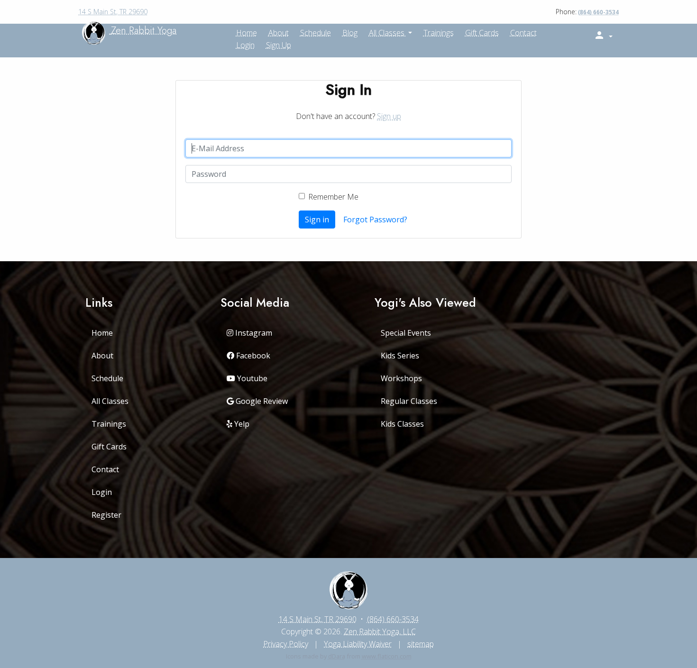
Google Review (261, 401)
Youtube (251, 378)
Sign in (317, 219)
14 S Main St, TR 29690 (112, 11)
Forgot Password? (375, 219)
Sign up (278, 45)
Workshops (401, 378)
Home (102, 333)
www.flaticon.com (387, 656)
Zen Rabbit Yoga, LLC (380, 631)
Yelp (240, 424)
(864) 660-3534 (598, 12)
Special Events (406, 333)
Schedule (315, 32)
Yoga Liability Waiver (358, 644)
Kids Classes (402, 424)
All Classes (387, 32)
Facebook (252, 355)
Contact (523, 32)
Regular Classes (409, 401)
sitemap (420, 644)
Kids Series (400, 355)
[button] (603, 35)
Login (245, 45)
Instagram (252, 333)
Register (106, 515)
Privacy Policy (285, 644)
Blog (350, 32)
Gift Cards (482, 32)
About (102, 355)
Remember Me (333, 197)
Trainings (438, 32)
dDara (336, 656)
